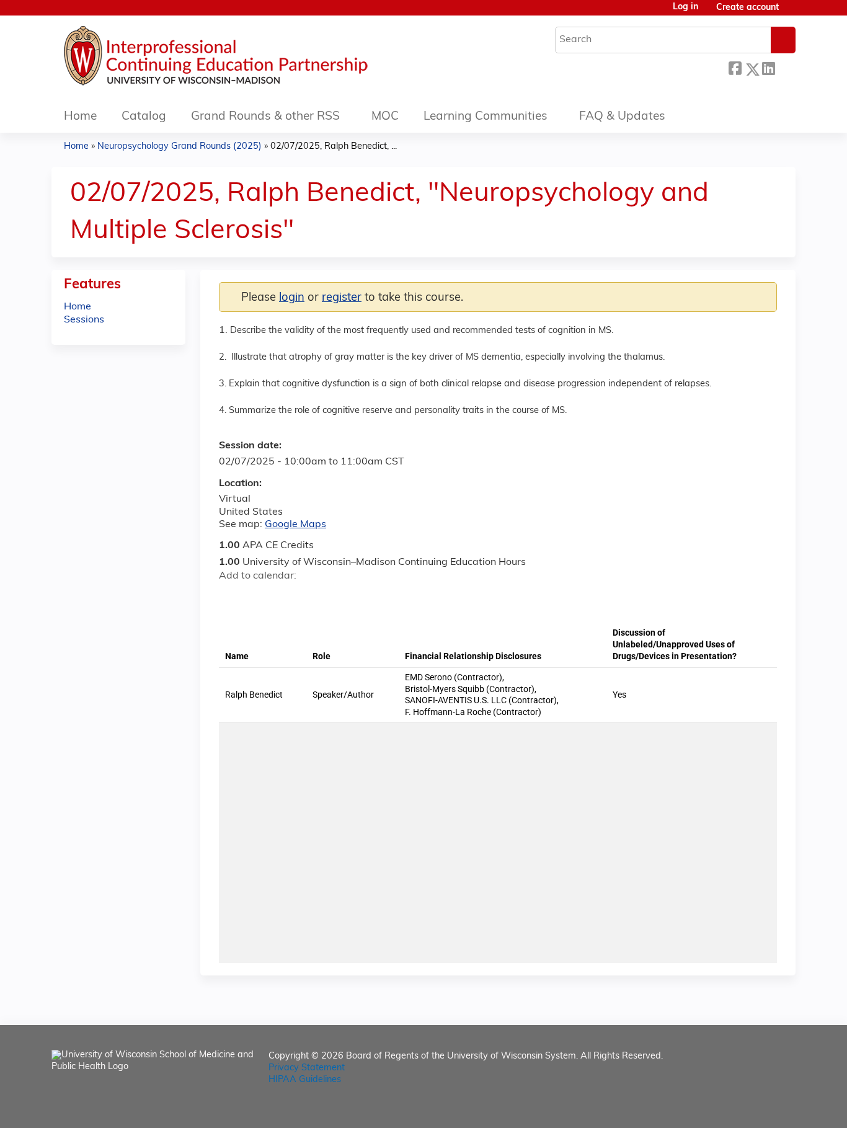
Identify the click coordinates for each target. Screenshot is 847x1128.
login (291, 298)
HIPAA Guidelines (304, 1080)
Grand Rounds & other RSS (265, 117)
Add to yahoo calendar (259, 597)
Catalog (144, 117)
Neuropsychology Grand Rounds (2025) (179, 146)
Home (80, 117)
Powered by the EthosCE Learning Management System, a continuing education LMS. (751, 1108)
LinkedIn (768, 67)
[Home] (253, 59)
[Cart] (792, 12)
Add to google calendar (231, 597)
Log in (685, 7)
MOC (385, 117)
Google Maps (295, 525)
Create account (747, 7)
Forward (785, 67)
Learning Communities (485, 117)
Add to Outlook (317, 597)
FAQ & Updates (622, 117)
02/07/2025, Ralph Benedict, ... (333, 146)
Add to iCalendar (287, 597)
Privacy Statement (306, 1068)
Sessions (84, 320)
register (341, 298)
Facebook (735, 67)
